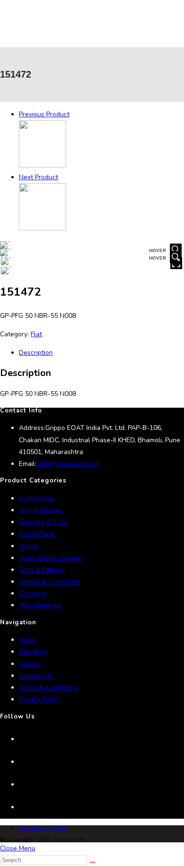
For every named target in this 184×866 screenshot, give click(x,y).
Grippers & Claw (43, 521)
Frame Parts (37, 533)
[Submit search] (92, 862)
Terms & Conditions (48, 687)
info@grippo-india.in (67, 463)
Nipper (29, 546)
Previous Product (44, 114)
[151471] (42, 165)
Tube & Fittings (41, 569)
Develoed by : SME (43, 828)
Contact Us (35, 675)
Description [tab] (36, 352)
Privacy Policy (39, 699)
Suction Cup (37, 498)
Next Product (38, 177)
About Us (33, 651)
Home (27, 639)
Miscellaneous (40, 605)
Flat (36, 334)
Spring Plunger (41, 510)
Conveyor (33, 593)
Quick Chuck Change (50, 557)
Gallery (30, 663)
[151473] (42, 228)
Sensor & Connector (49, 581)
